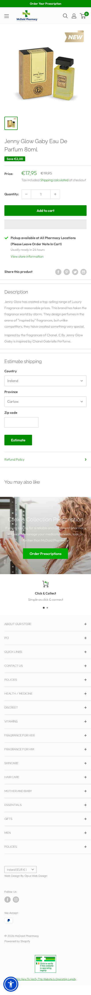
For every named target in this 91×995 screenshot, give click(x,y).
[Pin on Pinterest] (67, 271)
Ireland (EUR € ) (17, 869)
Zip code (10, 412)
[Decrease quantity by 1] (26, 194)
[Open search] (65, 15)
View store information (27, 256)
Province (11, 392)
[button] (45, 224)
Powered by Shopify (17, 941)
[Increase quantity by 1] (55, 194)
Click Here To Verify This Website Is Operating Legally (45, 979)
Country (10, 371)
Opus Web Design (36, 875)
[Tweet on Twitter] (75, 271)
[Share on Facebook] (58, 271)
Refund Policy (14, 459)
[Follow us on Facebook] (7, 899)
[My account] (74, 15)
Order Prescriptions (45, 553)
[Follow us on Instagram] (16, 899)
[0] (83, 16)
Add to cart (45, 210)
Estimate (18, 440)
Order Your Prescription (45, 3)
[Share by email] (83, 271)
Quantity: (11, 194)
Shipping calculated (54, 180)
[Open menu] (6, 16)
